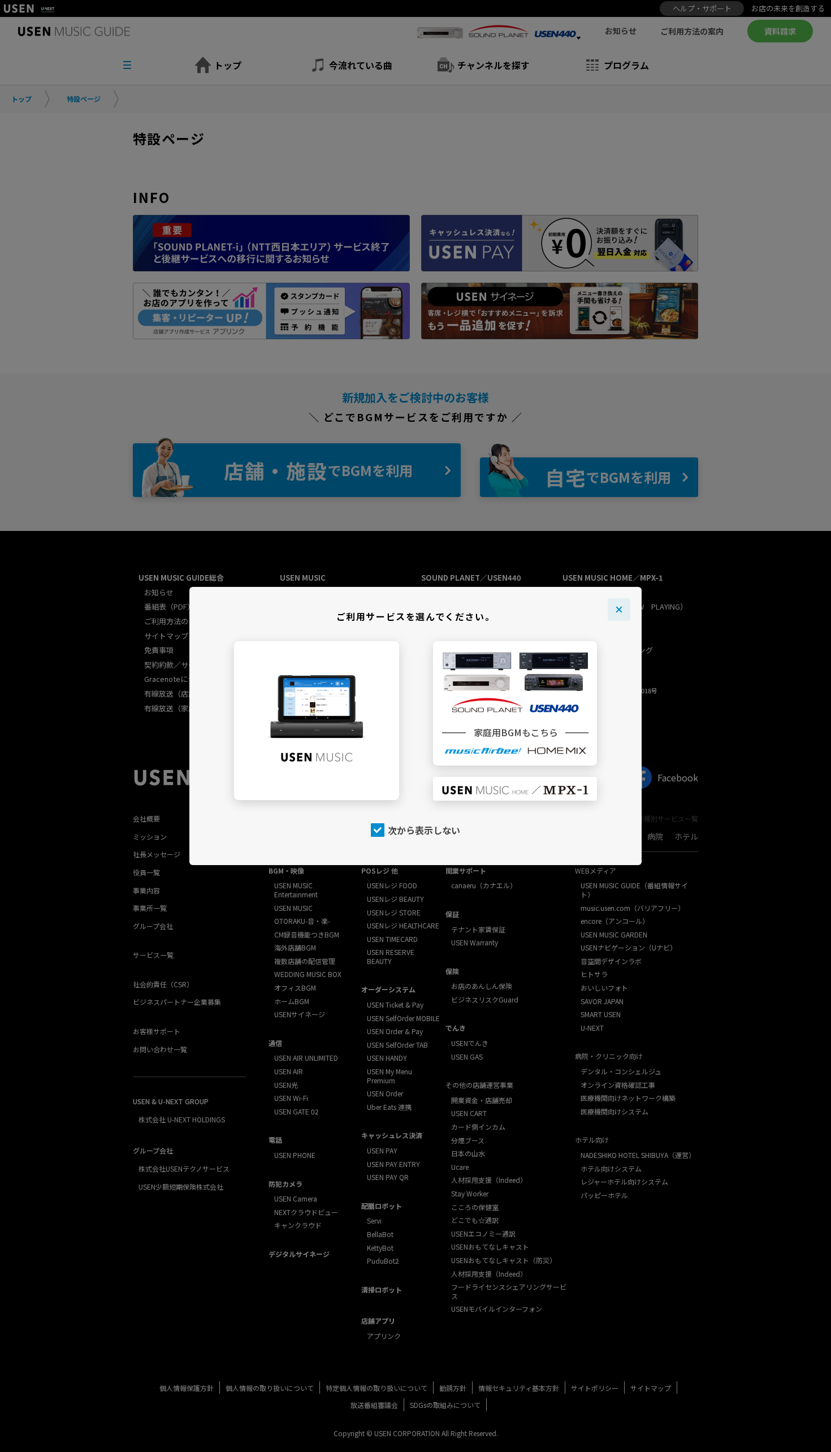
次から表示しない (424, 830)
